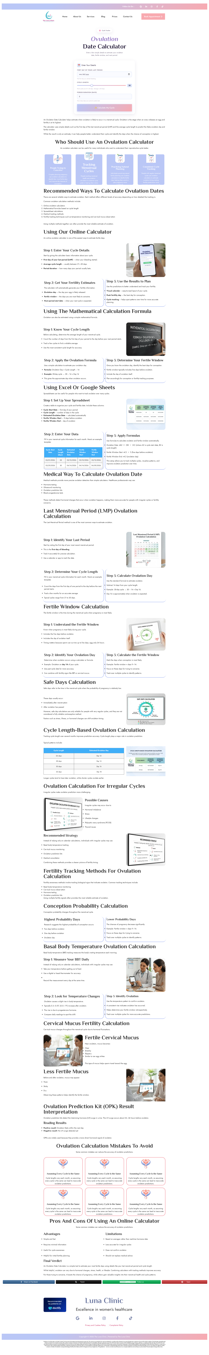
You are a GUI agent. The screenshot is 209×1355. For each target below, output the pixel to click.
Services (90, 16)
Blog (103, 16)
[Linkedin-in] (146, 6)
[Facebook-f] (157, 6)
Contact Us (127, 16)
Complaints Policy (116, 1325)
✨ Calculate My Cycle (104, 107)
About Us (77, 16)
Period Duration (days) (87, 92)
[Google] (141, 6)
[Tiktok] (162, 6)
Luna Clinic (104, 1300)
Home (64, 16)
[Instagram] (152, 6)
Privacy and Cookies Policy (95, 1325)
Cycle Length (82, 82)
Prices (114, 16)
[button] (91, 16)
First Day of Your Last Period (90, 70)
